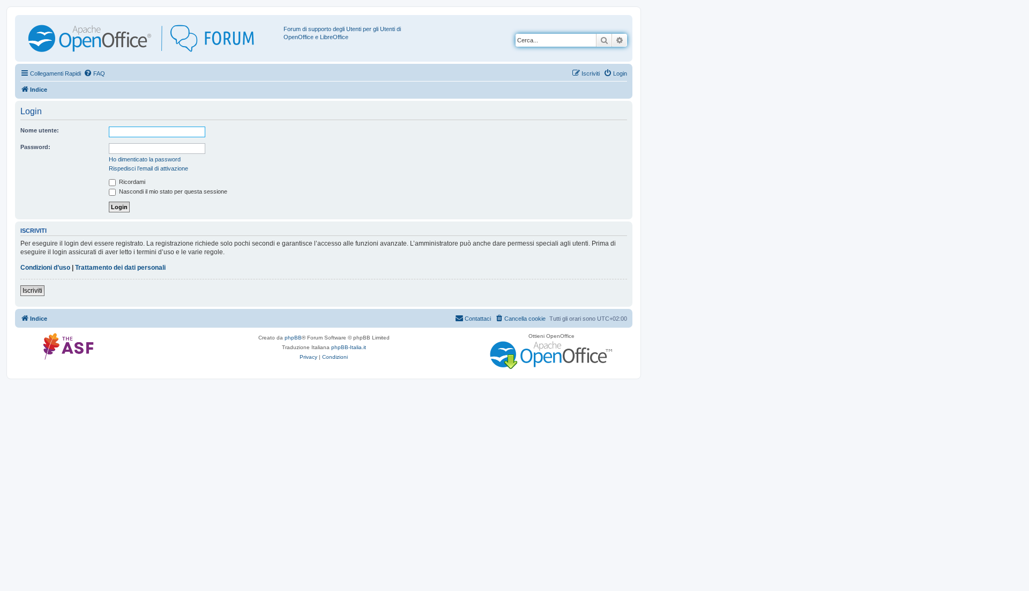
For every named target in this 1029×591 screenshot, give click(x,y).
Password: (35, 147)
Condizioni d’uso (45, 267)
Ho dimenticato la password (145, 159)
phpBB (293, 338)
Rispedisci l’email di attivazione (148, 168)
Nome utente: (39, 130)
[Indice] (151, 38)
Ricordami (131, 182)
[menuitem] (94, 73)
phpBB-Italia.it (348, 347)
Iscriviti (32, 290)
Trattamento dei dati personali (120, 267)
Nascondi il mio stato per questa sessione (172, 191)
